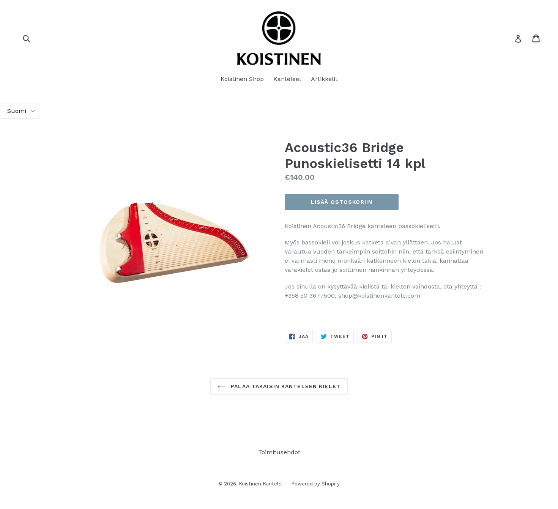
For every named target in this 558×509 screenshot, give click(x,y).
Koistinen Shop (242, 78)
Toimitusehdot (279, 452)
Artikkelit (324, 78)
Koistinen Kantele (260, 484)
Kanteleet (287, 78)
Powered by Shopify (315, 484)
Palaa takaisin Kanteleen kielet (284, 386)
